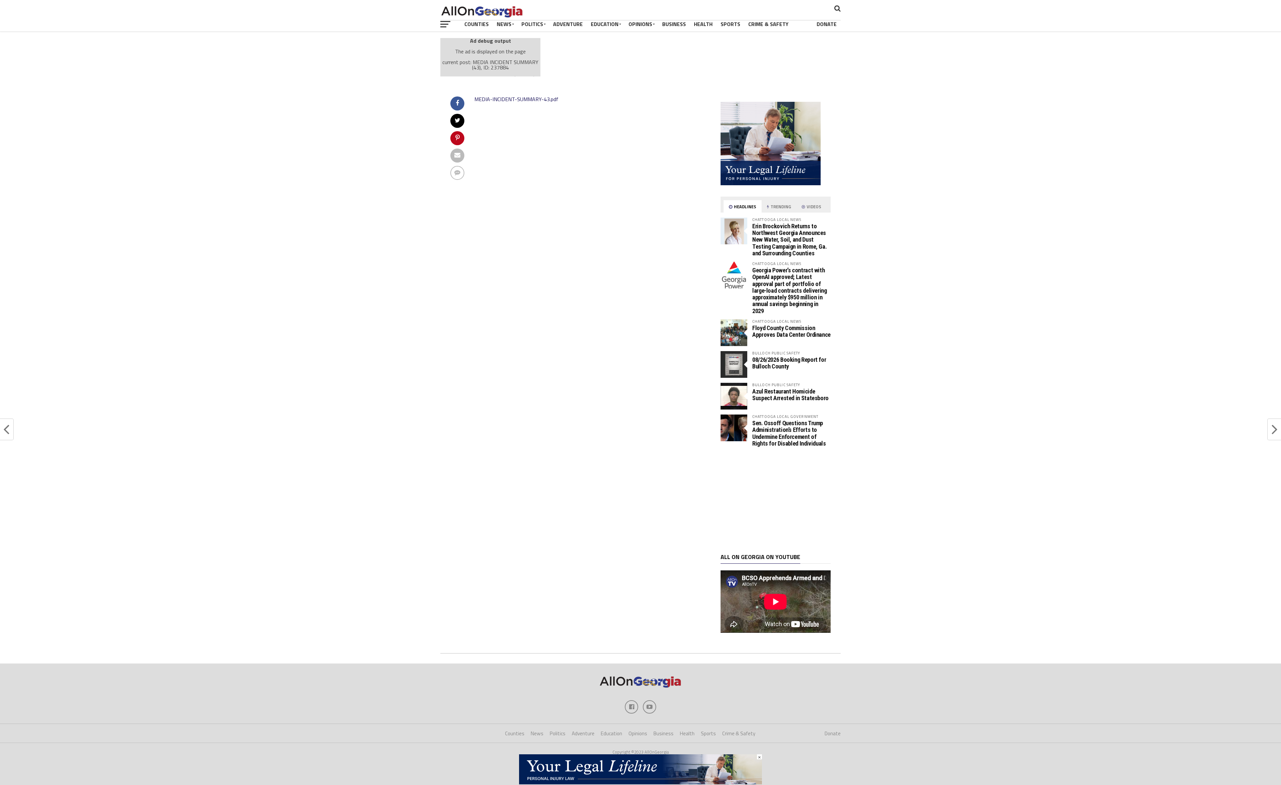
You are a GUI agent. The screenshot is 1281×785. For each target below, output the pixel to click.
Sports (730, 24)
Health (703, 24)
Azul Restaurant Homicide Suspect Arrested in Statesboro (790, 395)
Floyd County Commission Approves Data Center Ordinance (791, 331)
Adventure (568, 24)
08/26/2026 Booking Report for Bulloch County (789, 363)
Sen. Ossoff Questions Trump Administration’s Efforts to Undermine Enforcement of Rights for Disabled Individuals (789, 433)
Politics (532, 24)
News (504, 24)
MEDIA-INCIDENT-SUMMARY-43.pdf (516, 99)
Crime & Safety (768, 24)
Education (604, 24)
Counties (476, 24)
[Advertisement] (776, 500)
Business (674, 24)
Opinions (640, 24)
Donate (827, 24)
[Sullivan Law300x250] (771, 183)
